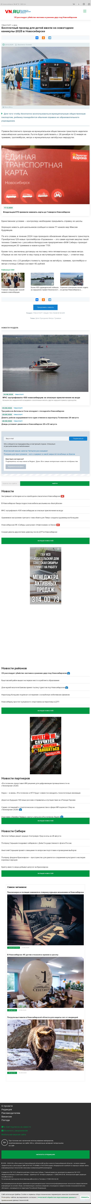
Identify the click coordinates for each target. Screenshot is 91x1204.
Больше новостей (45, 541)
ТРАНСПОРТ (19, 394)
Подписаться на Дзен (16, 466)
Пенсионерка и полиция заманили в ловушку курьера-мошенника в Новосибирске (45, 892)
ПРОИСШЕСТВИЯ (13, 947)
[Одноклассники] (43, 37)
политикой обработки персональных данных (56, 1197)
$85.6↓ (23, 4)
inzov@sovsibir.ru (7, 1177)
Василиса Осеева (25, 45)
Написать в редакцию (45, 1154)
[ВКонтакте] (37, 37)
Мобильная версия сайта (13, 1134)
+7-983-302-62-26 (52, 1179)
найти (54, 483)
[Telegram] (49, 37)
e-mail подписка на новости (17, 1127)
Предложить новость (45, 307)
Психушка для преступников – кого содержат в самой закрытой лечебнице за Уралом (39, 454)
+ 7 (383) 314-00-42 (59, 1174)
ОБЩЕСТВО (12, 1010)
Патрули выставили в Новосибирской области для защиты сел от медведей (42, 1017)
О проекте (7, 1106)
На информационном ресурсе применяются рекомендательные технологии (27, 1183)
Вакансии (6, 1116)
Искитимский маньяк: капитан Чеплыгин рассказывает (26, 451)
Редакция (6, 1109)
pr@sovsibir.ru (34, 1179)
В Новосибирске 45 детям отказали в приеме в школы (32, 955)
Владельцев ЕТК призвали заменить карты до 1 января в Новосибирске (36, 212)
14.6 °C (16, 4)
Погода (5, 1120)
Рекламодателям (10, 1113)
